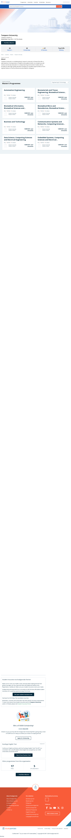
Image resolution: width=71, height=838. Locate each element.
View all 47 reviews (30, 326)
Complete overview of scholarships (36, 301)
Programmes (23, 2)
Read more (47, 320)
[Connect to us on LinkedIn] (50, 808)
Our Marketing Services (13, 805)
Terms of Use (40, 828)
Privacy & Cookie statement (57, 828)
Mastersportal (29, 801)
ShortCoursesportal (31, 807)
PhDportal (28, 803)
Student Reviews (17, 182)
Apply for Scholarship (23, 738)
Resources (48, 2)
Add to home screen (52, 813)
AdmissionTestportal (31, 810)
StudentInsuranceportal (32, 814)
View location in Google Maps (35, 668)
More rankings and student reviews (34, 513)
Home (2, 54)
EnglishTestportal (30, 812)
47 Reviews (44, 50)
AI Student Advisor (11, 803)
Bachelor (31, 261)
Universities (30, 2)
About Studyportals (12, 799)
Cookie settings (47, 828)
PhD (37, 261)
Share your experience (55, 370)
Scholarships (42, 2)
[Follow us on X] (58, 808)
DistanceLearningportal (32, 805)
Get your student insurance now (23, 694)
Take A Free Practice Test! (23, 755)
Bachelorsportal (30, 799)
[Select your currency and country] (47, 799)
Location (19, 179)
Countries (36, 2)
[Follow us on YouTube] (54, 808)
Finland (11, 54)
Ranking (61, 50)
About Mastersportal (12, 801)
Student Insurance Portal (24, 704)
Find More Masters (9, 43)
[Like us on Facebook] (46, 808)
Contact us (9, 810)
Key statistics (17, 166)
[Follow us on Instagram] (62, 808)
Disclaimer (66, 828)
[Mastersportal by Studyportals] (5, 2)
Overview (18, 162)
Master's (9, 50)
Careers (19, 176)
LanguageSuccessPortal (32, 816)
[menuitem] (23, 2)
